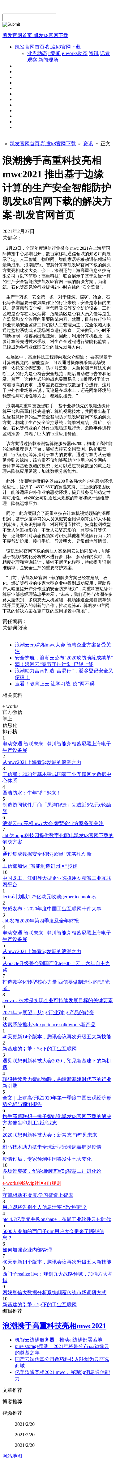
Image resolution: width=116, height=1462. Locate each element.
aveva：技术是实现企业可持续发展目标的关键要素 (57, 1000)
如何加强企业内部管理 (27, 1249)
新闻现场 (48, 59)
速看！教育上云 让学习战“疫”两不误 (55, 683)
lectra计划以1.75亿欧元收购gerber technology (49, 896)
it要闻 (54, 53)
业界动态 (37, 53)
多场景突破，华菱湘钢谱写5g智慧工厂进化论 (51, 1171)
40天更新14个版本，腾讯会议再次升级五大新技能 (56, 1036)
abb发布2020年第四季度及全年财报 (40, 920)
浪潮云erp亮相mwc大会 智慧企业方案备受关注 (53, 823)
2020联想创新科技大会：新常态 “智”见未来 (49, 1135)
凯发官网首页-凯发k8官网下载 (35, 35)
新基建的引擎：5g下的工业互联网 (39, 1048)
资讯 (94, 53)
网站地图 (12, 1456)
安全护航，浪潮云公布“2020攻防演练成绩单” (64, 657)
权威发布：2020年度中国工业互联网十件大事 (51, 908)
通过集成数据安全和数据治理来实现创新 (47, 854)
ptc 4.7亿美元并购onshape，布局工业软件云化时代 (56, 1219)
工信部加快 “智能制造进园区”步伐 (39, 866)
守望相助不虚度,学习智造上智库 (37, 1195)
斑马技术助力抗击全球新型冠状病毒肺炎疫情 (51, 1147)
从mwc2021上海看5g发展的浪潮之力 (41, 762)
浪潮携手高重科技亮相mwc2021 (54, 1326)
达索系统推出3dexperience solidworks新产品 (49, 1024)
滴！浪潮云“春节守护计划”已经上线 (54, 664)
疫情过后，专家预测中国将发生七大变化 (47, 1159)
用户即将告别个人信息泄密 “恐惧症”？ (44, 1207)
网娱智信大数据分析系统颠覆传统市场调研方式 (54, 1292)
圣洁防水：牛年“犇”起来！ (31, 792)
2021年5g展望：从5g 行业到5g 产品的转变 (48, 1012)
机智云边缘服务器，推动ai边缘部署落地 (58, 1339)
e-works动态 (75, 53)
